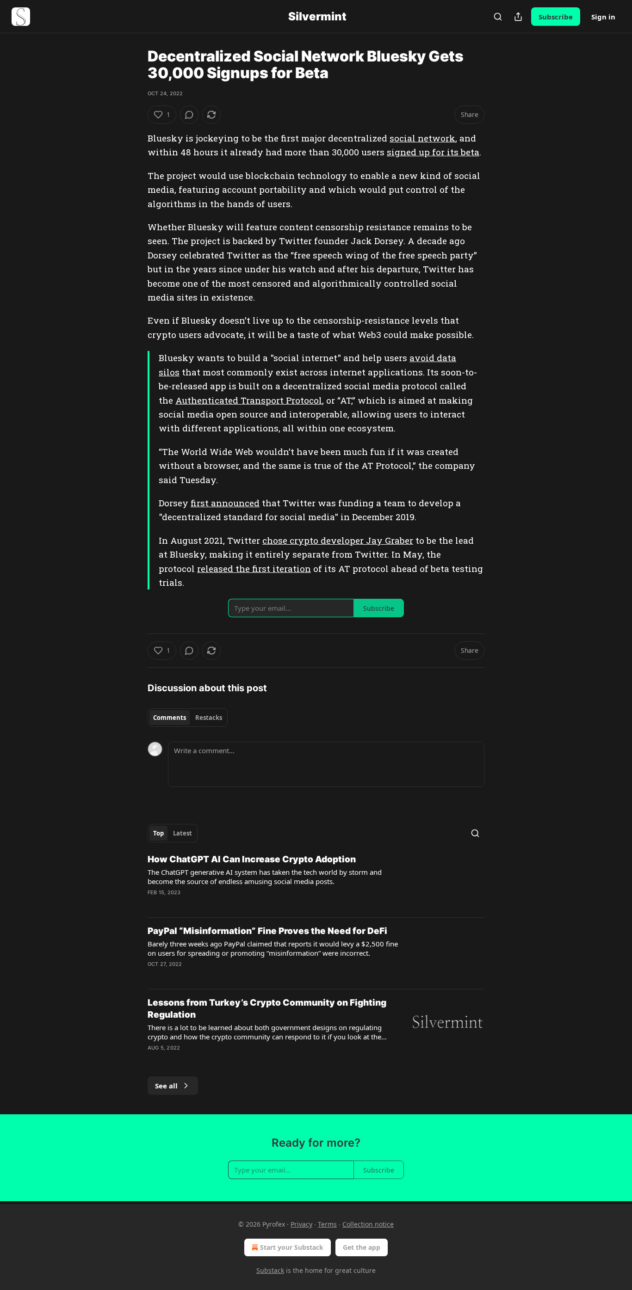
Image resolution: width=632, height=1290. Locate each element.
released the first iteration (254, 568)
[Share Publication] (518, 16)
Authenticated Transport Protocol (248, 400)
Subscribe (556, 16)
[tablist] (188, 717)
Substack (270, 1270)
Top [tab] (158, 833)
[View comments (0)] (189, 114)
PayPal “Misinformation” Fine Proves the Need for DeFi (267, 931)
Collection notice (368, 1224)
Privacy (301, 1224)
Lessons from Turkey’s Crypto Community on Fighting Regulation (267, 1008)
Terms (327, 1224)
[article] (316, 882)
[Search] (498, 16)
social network (422, 138)
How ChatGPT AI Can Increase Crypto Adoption (252, 859)
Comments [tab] (169, 717)
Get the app (361, 1247)
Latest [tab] (182, 833)
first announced (225, 503)
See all (166, 1085)
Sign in (603, 16)
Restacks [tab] (208, 717)
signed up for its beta (433, 152)
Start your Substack (291, 1247)
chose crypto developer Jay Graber (337, 540)
